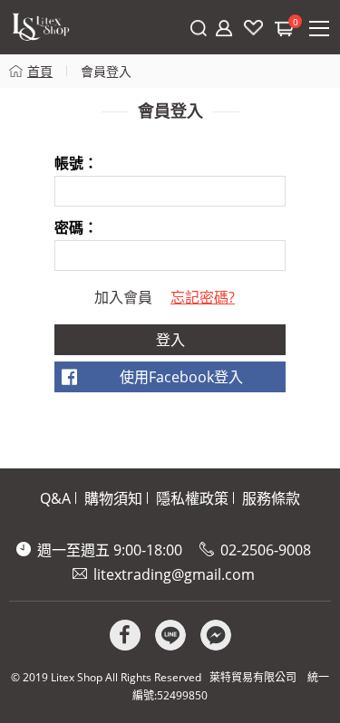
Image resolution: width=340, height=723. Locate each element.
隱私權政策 (192, 498)
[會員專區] (224, 28)
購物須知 (113, 498)
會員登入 (106, 71)
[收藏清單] (253, 27)
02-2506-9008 (265, 550)
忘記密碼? (202, 297)
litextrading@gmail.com (174, 574)
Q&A (55, 498)
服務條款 (271, 498)
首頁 (40, 71)
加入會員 (123, 297)
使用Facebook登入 (181, 377)
